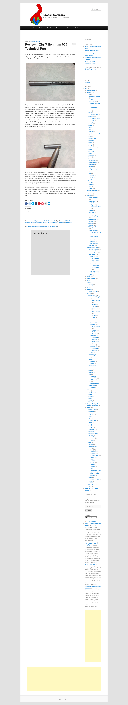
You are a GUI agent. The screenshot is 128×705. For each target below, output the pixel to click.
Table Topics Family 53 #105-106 (34, 226)
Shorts (90, 477)
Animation (91, 411)
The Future (91, 175)
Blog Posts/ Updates (92, 190)
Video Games (92, 385)
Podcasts (89, 289)
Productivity (91, 164)
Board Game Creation (94, 96)
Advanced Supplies (34, 221)
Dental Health (92, 365)
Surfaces (94, 304)
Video (51, 28)
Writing (90, 188)
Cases (92, 321)
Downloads (75, 28)
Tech (89, 173)
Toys (89, 381)
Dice (89, 129)
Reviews (48, 221)
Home (29, 28)
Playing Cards (92, 160)
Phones (92, 387)
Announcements (91, 90)
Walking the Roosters (94, 227)
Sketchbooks (93, 346)
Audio (57, 28)
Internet (90, 396)
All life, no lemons (93, 197)
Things (90, 179)
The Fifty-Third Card (93, 479)
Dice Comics (91, 201)
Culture (90, 125)
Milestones (91, 155)
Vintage (90, 184)
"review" (62, 221)
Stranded (92, 241)
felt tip (68, 221)
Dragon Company (54, 15)
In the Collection (91, 278)
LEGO (88, 280)
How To (90, 426)
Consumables (96, 300)
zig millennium (60, 222)
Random (90, 166)
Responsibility (92, 168)
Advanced (95, 337)
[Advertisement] (93, 636)
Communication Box (92, 247)
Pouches (92, 464)
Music (90, 370)
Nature (90, 157)
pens (34, 222)
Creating (90, 124)
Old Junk (90, 435)
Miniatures (91, 431)
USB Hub (92, 380)
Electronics (93, 451)
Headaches (91, 140)
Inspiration (91, 151)
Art (89, 94)
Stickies (90, 223)
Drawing (90, 131)
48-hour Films (92, 409)
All (85, 89)
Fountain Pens (92, 138)
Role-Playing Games (93, 170)
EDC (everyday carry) (94, 133)
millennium (27, 222)
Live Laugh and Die (95, 232)
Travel (90, 182)
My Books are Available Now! (49, 226)
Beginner (94, 339)
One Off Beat (91, 214)
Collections (91, 415)
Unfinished (91, 483)
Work (89, 186)
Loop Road (91, 212)
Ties (89, 181)
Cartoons (92, 361)
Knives (90, 153)
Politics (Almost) (92, 162)
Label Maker (93, 378)
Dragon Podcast (92, 291)
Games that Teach (95, 103)
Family (92, 264)
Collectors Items (94, 383)
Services (92, 345)
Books (90, 111)
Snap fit (90, 286)
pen (32, 222)
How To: (90, 146)
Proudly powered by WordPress (64, 699)
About (34, 28)
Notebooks (91, 159)
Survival (92, 466)
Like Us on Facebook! (91, 74)
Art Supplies (43, 221)
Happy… (89, 276)
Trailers (90, 400)
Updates (90, 275)
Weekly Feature (92, 230)
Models (88, 282)
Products (90, 372)
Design (90, 127)
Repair (90, 448)
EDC (89, 418)
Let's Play (91, 428)
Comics (41, 28)
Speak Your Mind (93, 249)
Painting (90, 284)
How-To (92, 363)
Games (90, 369)
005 (66, 221)
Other (63, 28)
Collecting (91, 116)
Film (89, 136)
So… (88, 389)
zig (56, 222)
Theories (90, 177)
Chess (90, 112)
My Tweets (87, 82)
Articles (89, 92)
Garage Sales (92, 424)
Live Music (91, 429)
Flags (91, 122)
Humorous (93, 148)
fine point (73, 221)
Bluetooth (93, 376)
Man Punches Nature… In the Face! (94, 238)
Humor (90, 149)
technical (45, 222)
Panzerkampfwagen (93, 216)
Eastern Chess (94, 114)
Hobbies (90, 144)
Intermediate (95, 341)
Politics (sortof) (92, 446)
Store (68, 28)
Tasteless (90, 225)
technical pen (51, 222)
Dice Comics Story (95, 206)
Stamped (90, 221)
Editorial (90, 210)
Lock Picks (93, 461)
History (90, 142)
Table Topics (91, 254)
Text (47, 28)
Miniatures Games (93, 433)
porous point (39, 222)
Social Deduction (95, 356)
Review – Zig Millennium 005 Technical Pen (46, 46)
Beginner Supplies (95, 308)
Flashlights (93, 453)
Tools (93, 317)
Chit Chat (92, 256)
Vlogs (92, 440)
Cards (90, 413)
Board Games (92, 354)
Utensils (53, 221)
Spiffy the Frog (92, 219)
